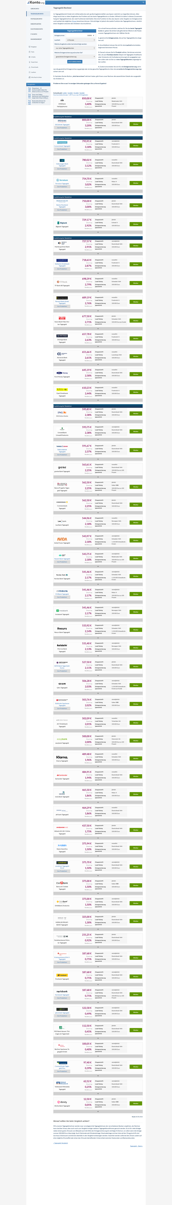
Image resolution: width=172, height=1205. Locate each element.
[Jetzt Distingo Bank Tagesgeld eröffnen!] (136, 338)
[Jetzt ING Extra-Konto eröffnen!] (136, 413)
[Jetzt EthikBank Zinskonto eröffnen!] (136, 903)
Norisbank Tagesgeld (62, 996)
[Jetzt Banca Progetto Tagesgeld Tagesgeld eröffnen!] (136, 487)
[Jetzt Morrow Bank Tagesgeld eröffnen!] (136, 648)
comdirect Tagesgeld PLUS (62, 868)
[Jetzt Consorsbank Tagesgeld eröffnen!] (136, 145)
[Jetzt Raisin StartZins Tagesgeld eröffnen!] (136, 848)
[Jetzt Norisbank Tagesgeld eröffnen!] (136, 994)
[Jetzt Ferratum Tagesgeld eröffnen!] (136, 183)
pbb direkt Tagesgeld (62, 1014)
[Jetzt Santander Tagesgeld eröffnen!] (136, 776)
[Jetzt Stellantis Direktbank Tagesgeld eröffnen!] (136, 264)
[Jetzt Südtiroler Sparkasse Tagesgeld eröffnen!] (136, 704)
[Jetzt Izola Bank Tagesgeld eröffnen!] (136, 794)
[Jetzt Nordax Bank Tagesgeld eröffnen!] (136, 576)
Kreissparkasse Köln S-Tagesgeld (62, 959)
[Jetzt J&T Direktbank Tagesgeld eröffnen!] (136, 723)
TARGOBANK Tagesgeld (62, 452)
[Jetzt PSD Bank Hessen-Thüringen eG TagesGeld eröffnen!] (136, 1030)
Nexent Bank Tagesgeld (62, 560)
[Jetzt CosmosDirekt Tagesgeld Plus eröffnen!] (136, 1067)
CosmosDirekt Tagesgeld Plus (62, 1068)
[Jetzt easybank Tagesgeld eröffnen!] (136, 741)
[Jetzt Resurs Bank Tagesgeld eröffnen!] (136, 630)
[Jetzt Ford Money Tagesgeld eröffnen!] (136, 374)
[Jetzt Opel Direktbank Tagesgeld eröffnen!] (136, 392)
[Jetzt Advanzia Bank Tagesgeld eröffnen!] (136, 356)
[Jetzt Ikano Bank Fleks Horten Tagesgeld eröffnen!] (136, 321)
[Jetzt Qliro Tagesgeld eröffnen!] (136, 685)
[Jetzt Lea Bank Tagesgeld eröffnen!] (136, 522)
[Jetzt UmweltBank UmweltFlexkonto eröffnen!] (136, 431)
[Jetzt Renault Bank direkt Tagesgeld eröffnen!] (136, 302)
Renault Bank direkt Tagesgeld (62, 303)
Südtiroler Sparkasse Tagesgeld (62, 705)
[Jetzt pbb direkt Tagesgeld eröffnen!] (136, 1012)
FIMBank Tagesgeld (62, 595)
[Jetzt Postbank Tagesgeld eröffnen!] (136, 976)
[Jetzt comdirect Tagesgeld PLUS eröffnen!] (136, 867)
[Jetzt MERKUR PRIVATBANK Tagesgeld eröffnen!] (136, 921)
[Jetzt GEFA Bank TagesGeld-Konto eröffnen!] (136, 666)
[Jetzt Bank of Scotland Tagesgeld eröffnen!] (136, 205)
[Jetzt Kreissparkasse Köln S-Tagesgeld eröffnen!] (136, 958)
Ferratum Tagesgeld (62, 185)
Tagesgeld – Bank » (136, 1146)
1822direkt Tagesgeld (62, 126)
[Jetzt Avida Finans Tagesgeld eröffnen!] (136, 540)
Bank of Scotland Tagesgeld (62, 207)
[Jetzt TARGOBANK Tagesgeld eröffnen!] (136, 450)
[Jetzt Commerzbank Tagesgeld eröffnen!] (136, 505)
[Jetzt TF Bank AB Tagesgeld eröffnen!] (136, 283)
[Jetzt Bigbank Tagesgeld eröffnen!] (136, 224)
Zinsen (74, 21)
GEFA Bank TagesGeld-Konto (62, 668)
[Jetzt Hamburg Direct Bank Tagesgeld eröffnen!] (136, 246)
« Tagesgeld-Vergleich (60, 1143)
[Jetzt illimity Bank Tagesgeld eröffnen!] (136, 1103)
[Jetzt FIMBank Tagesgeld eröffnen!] (136, 594)
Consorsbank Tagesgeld (62, 147)
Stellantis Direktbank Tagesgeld (62, 266)
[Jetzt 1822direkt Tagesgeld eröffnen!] (136, 124)
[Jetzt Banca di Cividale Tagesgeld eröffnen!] (136, 885)
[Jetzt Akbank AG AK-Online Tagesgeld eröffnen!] (136, 830)
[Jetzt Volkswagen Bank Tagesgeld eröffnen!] (136, 164)
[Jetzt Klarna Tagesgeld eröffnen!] (136, 758)
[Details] (98, 110)
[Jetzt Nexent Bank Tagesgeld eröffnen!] (136, 558)
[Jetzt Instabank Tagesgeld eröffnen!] (136, 612)
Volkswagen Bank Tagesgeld (62, 166)
